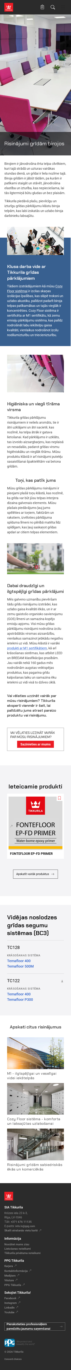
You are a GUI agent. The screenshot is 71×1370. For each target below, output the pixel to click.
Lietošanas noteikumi (17, 1248)
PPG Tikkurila (12, 1285)
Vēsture (9, 1280)
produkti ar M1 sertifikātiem (27, 648)
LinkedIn (9, 1307)
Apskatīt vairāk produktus (32, 874)
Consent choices (13, 1359)
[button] (42, 7)
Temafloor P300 (20, 999)
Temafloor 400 (19, 961)
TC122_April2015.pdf (61, 981)
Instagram (10, 1303)
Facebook (10, 1298)
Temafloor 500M (20, 966)
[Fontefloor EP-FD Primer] (37, 826)
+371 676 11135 (21, 1221)
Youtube (9, 1312)
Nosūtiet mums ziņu (16, 1244)
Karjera (8, 1266)
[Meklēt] (53, 7)
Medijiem (10, 1275)
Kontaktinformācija (16, 1271)
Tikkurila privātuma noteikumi (22, 1253)
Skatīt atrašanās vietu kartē (21, 1230)
